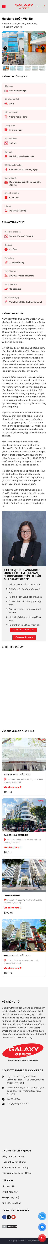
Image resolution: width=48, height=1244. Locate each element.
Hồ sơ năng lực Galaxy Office (16, 1173)
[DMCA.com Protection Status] (9, 1226)
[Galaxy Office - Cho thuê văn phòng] (24, 6)
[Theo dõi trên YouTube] (13, 1217)
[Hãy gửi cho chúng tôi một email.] (9, 1217)
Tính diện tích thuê (11, 1203)
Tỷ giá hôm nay (10, 1192)
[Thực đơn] (4, 6)
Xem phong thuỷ (10, 1197)
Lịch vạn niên (8, 1186)
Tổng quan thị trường (13, 1156)
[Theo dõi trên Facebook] (4, 1217)
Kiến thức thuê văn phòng (15, 1167)
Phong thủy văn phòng (14, 1162)
